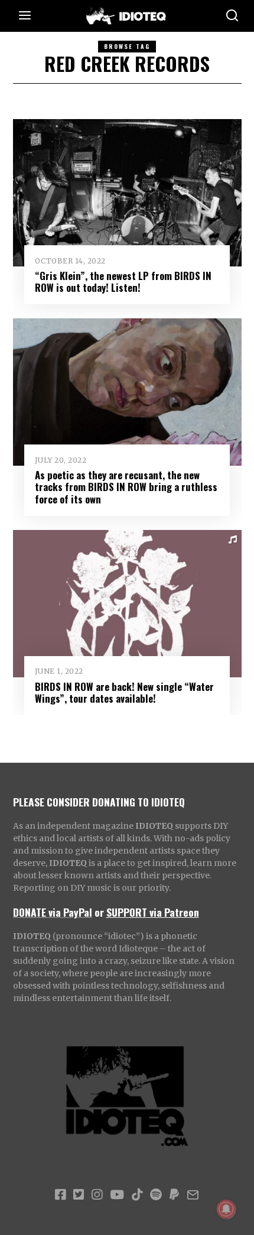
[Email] (193, 1195)
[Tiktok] (137, 1195)
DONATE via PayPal (52, 912)
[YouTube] (117, 1195)
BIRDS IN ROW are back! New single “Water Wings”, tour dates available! (124, 692)
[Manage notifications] (226, 1209)
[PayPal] (174, 1195)
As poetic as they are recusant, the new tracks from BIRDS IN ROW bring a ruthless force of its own (126, 486)
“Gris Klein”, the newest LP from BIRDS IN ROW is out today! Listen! (123, 281)
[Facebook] (60, 1195)
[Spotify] (156, 1195)
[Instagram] (97, 1195)
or (99, 912)
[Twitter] (78, 1195)
